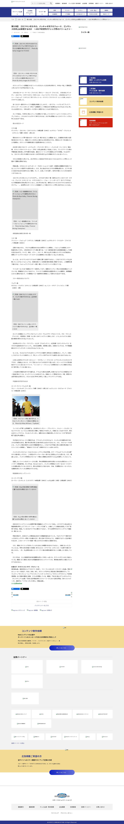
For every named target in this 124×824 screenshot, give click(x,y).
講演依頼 (64, 3)
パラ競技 (67, 14)
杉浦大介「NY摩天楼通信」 (39, 32)
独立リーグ (106, 14)
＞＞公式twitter (16, 583)
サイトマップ (55, 813)
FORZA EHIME (93, 14)
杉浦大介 (26, 32)
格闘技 (106, 10)
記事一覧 (20, 19)
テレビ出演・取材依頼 (74, 3)
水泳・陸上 (93, 10)
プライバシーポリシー (67, 813)
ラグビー (80, 10)
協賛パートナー (99, 3)
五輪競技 (54, 14)
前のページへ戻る (42, 601)
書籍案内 (57, 3)
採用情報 (91, 3)
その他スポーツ (80, 14)
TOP (12, 19)
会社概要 (84, 3)
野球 (55, 10)
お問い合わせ (109, 3)
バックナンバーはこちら (42, 605)
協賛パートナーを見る (17, 743)
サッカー (67, 10)
